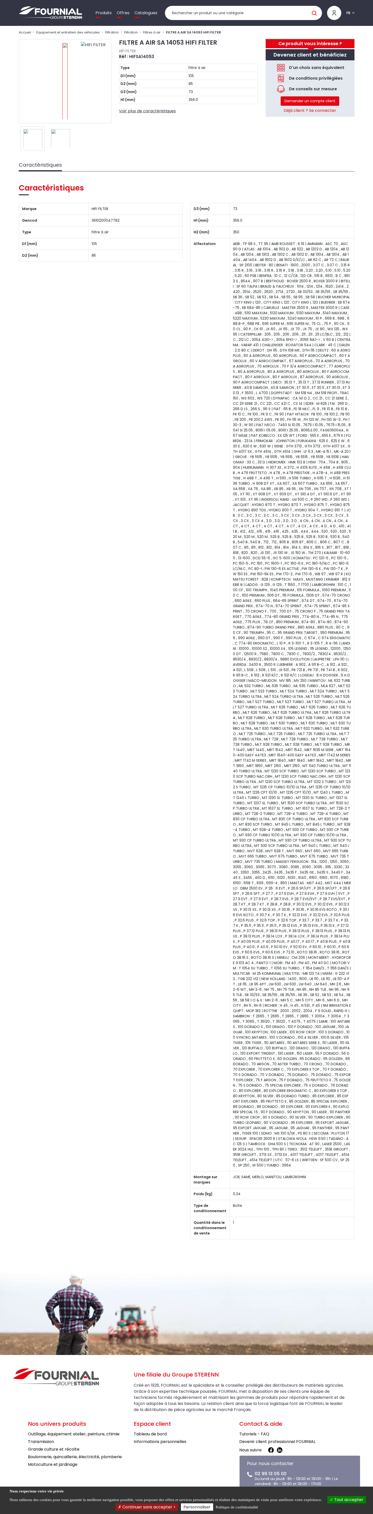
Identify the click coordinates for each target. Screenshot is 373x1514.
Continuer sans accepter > (148, 1507)
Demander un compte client (309, 100)
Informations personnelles (160, 1442)
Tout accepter (348, 1500)
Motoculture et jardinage (52, 1464)
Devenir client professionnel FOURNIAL (277, 1442)
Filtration (112, 32)
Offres (123, 13)
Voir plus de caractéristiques (147, 111)
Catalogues (145, 13)
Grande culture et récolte (53, 1449)
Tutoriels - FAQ (254, 1434)
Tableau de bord (150, 1434)
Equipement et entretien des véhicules (68, 32)
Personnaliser (197, 1507)
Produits (103, 13)
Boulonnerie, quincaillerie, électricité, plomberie (75, 1457)
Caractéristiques (40, 164)
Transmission (41, 1442)
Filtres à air (152, 32)
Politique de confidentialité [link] (237, 1507)
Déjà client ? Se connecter (310, 110)
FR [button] (348, 12)
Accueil (25, 32)
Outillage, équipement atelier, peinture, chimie (74, 1434)
